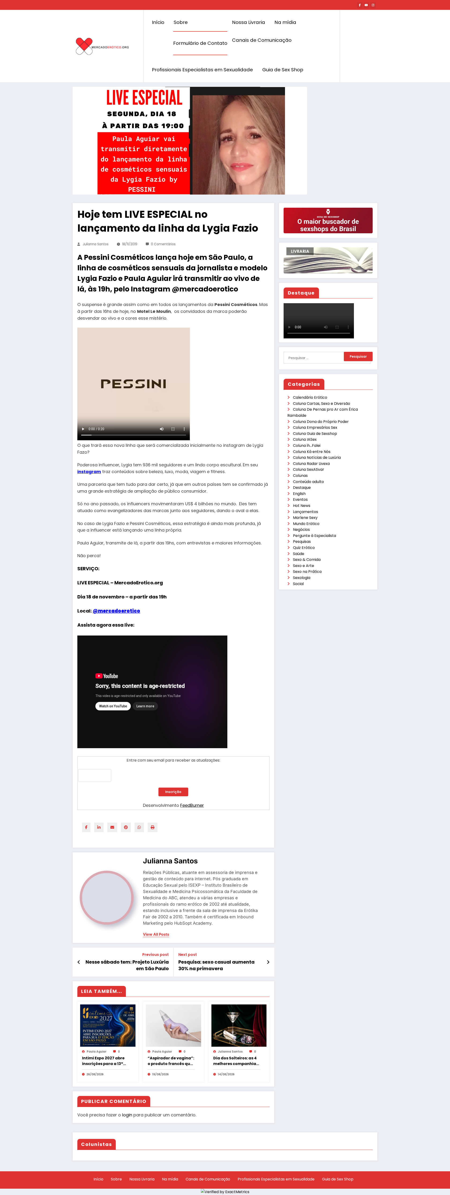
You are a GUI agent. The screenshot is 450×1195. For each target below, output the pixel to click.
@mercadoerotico (116, 611)
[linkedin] (99, 827)
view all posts (156, 934)
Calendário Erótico (310, 397)
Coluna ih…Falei (306, 445)
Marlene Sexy (305, 517)
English (299, 493)
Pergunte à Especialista (314, 535)
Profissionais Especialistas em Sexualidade (202, 69)
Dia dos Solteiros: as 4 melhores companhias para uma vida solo (235, 1061)
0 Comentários (163, 244)
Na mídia (285, 22)
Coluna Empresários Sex (315, 427)
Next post (187, 954)
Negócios (301, 529)
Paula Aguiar (96, 1051)
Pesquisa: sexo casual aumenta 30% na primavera (216, 965)
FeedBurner (192, 805)
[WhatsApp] (139, 827)
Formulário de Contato (200, 43)
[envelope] (112, 827)
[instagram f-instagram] (373, 5)
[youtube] (366, 5)
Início (158, 22)
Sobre (181, 22)
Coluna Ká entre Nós (311, 451)
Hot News (301, 505)
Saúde (298, 553)
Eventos (300, 499)
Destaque (302, 487)
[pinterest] (126, 827)
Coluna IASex (305, 439)
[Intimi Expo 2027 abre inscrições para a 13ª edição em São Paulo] (107, 1025)
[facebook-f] (360, 5)
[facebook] (86, 827)
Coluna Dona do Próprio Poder (321, 421)
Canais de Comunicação (262, 40)
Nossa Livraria (248, 22)
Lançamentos (305, 511)
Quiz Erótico (304, 547)
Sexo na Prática (307, 571)
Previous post (155, 954)
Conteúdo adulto (308, 481)
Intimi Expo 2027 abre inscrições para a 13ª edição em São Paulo (103, 1061)
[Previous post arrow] (78, 962)
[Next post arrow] (268, 962)
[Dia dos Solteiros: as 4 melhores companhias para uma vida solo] (239, 1025)
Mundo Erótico (306, 523)
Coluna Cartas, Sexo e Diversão (321, 403)
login (127, 1115)
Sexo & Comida (307, 559)
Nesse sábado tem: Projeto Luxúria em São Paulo (127, 965)
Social (298, 583)
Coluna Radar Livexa (311, 463)
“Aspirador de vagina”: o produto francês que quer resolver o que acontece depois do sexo (171, 1061)
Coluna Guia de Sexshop (315, 433)
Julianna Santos (96, 244)
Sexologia (301, 577)
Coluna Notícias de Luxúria (317, 457)
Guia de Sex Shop (282, 69)
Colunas (300, 475)
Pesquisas (302, 541)
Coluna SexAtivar (308, 469)
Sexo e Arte (303, 565)
